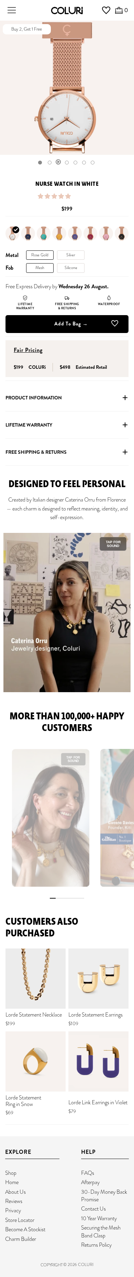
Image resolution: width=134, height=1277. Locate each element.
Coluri (85, 1265)
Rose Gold (39, 255)
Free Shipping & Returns (36, 452)
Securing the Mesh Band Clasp (101, 1231)
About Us (15, 1192)
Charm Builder (20, 1239)
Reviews (13, 1201)
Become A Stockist (25, 1229)
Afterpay (90, 1182)
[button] (55, 196)
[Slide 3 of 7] (58, 162)
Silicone (71, 268)
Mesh (39, 268)
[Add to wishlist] (114, 325)
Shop (10, 1173)
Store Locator (19, 1220)
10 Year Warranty (99, 1218)
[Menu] (12, 10)
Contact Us (93, 1209)
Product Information (33, 397)
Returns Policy (96, 1245)
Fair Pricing (28, 350)
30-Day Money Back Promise (104, 1195)
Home (12, 1182)
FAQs (87, 1173)
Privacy (13, 1210)
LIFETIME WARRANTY (28, 424)
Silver (70, 255)
